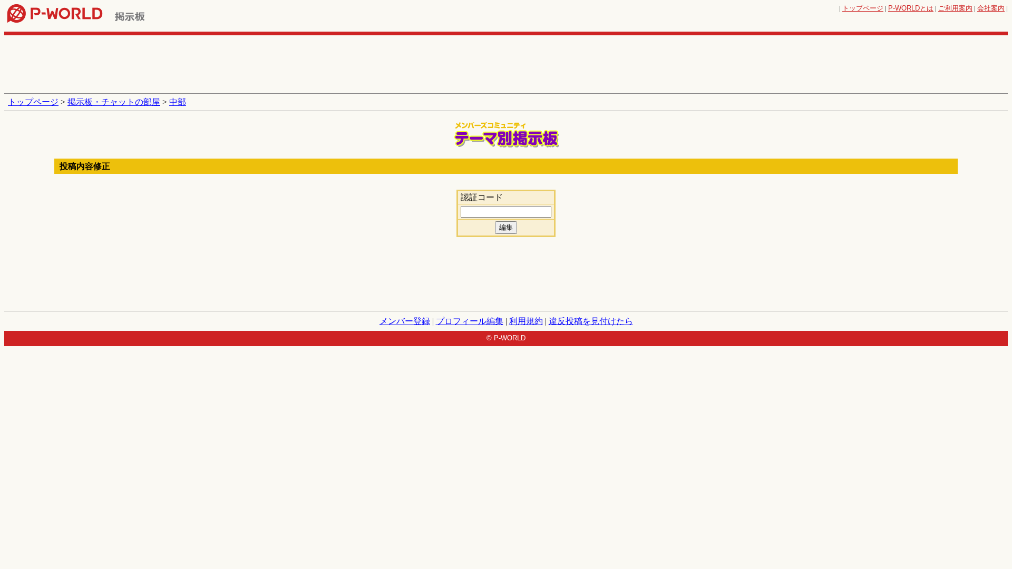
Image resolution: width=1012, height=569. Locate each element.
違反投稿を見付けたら (591, 321)
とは (910, 8)
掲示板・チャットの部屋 (113, 101)
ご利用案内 (955, 8)
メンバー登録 (405, 321)
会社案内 (991, 8)
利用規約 (526, 321)
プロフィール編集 (469, 321)
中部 (177, 101)
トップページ (862, 8)
